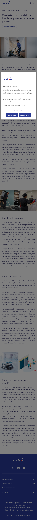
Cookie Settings (18, 110)
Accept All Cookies (24, 115)
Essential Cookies (12, 115)
